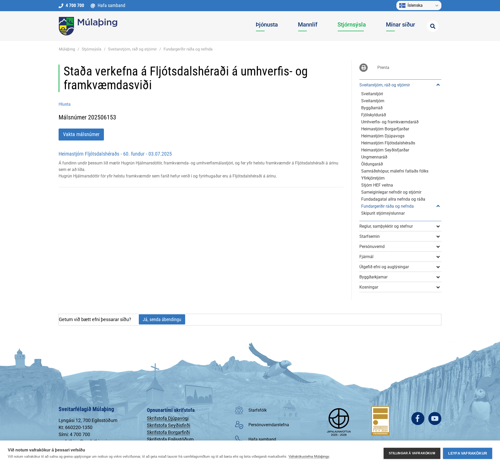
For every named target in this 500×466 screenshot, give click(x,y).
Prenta (383, 67)
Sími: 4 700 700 (74, 434)
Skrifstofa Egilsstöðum (170, 439)
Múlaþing (67, 49)
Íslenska (415, 5)
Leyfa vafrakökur (467, 453)
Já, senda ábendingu (162, 319)
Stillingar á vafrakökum (412, 453)
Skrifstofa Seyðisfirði (168, 425)
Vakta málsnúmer (81, 134)
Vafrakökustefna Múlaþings (309, 456)
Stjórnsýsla (91, 49)
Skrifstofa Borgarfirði (168, 432)
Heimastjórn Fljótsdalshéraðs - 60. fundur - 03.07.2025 (115, 154)
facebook (417, 418)
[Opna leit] (433, 26)
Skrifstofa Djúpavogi (168, 418)
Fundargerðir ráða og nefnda (188, 49)
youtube (434, 418)
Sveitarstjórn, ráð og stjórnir (132, 49)
